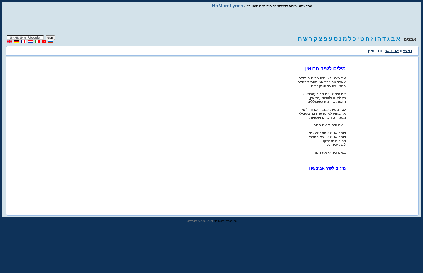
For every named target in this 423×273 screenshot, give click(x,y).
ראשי (407, 51)
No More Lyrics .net (225, 220)
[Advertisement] (211, 22)
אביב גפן (391, 51)
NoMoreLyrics (227, 5)
